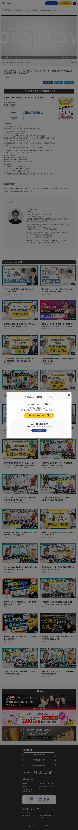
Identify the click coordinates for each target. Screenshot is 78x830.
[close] (69, 394)
